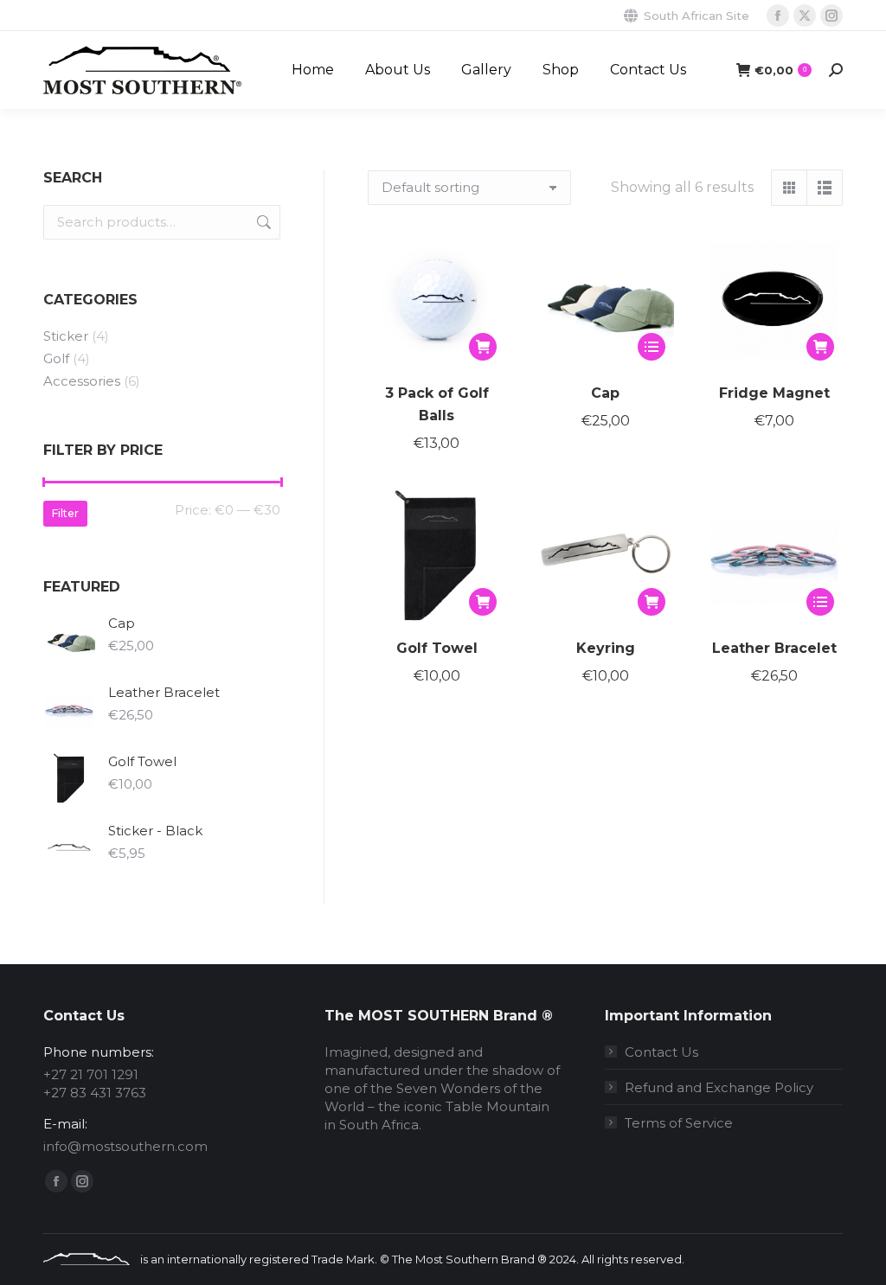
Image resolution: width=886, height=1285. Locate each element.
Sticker (65, 336)
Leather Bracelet (774, 648)
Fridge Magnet (774, 393)
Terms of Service (679, 1123)
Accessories (81, 381)
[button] (483, 347)
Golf (56, 358)
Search (262, 222)
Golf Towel (437, 648)
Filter (65, 513)
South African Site (696, 15)
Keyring (605, 648)
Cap (605, 393)
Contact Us (661, 1052)
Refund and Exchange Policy (719, 1087)
